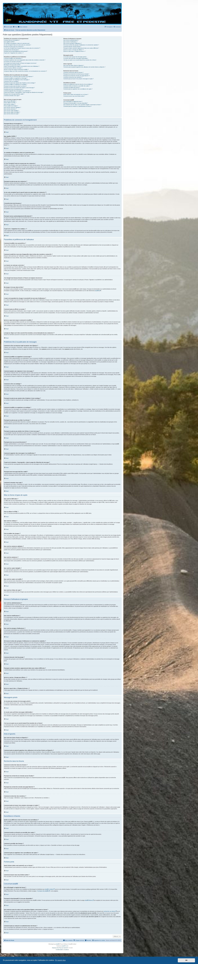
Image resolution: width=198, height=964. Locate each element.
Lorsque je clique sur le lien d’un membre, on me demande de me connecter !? (25, 71)
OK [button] (186, 960)
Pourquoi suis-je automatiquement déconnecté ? (16, 51)
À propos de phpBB (42, 891)
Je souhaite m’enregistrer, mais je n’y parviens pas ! (17, 43)
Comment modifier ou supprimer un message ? (15, 78)
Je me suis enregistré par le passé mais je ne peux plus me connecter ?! (22, 48)
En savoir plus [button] (60, 960)
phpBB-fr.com (65, 945)
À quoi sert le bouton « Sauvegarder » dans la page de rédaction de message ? (23, 92)
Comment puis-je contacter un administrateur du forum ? (77, 106)
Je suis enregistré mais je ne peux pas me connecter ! (17, 45)
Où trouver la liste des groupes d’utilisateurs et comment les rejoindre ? (81, 45)
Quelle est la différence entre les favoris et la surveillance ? (78, 84)
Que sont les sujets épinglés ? (11, 110)
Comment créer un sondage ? (11, 81)
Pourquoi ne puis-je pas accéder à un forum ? (15, 86)
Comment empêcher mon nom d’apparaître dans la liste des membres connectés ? (24, 60)
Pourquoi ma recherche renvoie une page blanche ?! (76, 75)
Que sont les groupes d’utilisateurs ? (72, 43)
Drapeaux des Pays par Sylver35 (60, 947)
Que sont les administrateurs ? (71, 40)
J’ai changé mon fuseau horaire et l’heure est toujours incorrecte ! (20, 63)
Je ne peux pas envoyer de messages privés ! (75, 56)
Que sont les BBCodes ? (10, 101)
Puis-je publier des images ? (11, 105)
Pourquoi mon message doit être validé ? (14, 94)
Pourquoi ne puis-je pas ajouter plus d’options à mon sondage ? (19, 82)
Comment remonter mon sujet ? (12, 95)
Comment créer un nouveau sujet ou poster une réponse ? (18, 76)
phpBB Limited (49, 889)
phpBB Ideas (88, 900)
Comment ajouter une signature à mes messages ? (16, 79)
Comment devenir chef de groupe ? (72, 46)
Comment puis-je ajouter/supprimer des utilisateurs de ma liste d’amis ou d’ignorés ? (84, 67)
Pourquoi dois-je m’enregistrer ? (12, 40)
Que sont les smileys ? (9, 104)
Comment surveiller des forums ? (71, 87)
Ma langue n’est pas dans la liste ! (12, 64)
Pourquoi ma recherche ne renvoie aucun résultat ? (76, 74)
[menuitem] (15, 27)
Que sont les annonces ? (10, 109)
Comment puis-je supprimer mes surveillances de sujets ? (77, 89)
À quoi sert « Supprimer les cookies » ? (14, 53)
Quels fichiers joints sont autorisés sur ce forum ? (75, 94)
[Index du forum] (62, 13)
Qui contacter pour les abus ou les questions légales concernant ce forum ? (82, 104)
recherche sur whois (109, 911)
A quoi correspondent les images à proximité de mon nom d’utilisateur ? (21, 66)
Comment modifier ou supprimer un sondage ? (15, 84)
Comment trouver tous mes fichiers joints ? (74, 96)
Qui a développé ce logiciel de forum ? (72, 101)
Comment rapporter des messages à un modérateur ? (17, 90)
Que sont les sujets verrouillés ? (12, 112)
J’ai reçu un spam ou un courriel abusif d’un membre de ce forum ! (79, 60)
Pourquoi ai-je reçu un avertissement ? (13, 89)
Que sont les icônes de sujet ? (11, 113)
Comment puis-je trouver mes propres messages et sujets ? (78, 78)
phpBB (97, 290)
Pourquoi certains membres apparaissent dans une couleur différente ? (81, 48)
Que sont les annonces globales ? (12, 107)
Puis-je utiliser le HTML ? (10, 102)
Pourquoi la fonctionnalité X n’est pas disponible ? (75, 103)
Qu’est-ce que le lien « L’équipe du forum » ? (74, 51)
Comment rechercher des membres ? (72, 77)
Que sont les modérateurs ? (70, 41)
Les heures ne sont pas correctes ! (13, 61)
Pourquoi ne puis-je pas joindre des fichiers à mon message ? (19, 87)
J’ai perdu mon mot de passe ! (11, 49)
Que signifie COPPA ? (9, 41)
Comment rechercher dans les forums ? (73, 72)
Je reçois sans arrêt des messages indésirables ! (75, 58)
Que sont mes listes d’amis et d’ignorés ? (73, 65)
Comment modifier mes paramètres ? (13, 58)
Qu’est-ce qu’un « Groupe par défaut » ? (73, 49)
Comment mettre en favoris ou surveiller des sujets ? (76, 85)
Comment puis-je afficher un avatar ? (13, 68)
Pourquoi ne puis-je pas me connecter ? (14, 46)
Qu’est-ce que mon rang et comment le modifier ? (16, 69)
